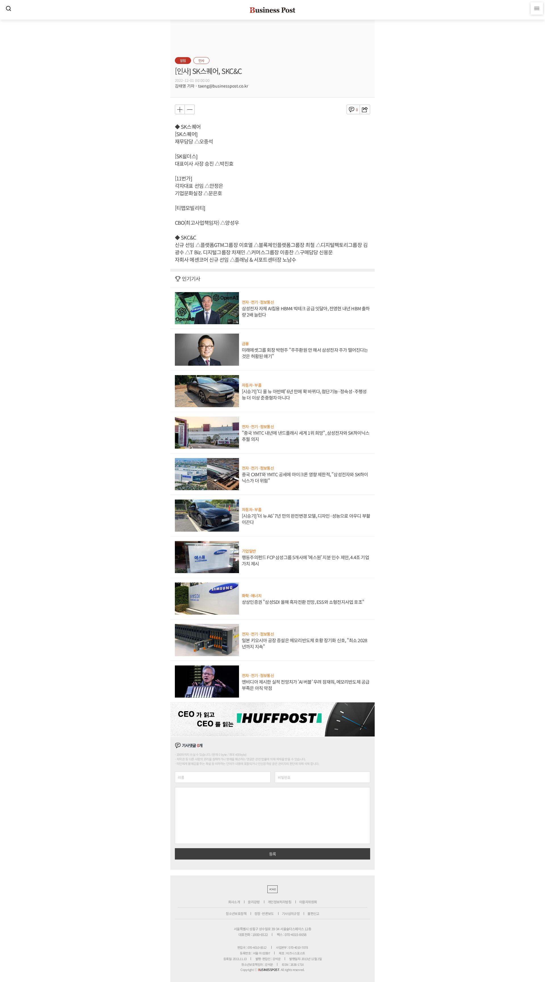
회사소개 (234, 901)
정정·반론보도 (264, 913)
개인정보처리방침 (279, 901)
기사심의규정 (290, 913)
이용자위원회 (308, 901)
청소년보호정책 (236, 913)
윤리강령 (254, 901)
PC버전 (272, 889)
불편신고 (313, 913)
